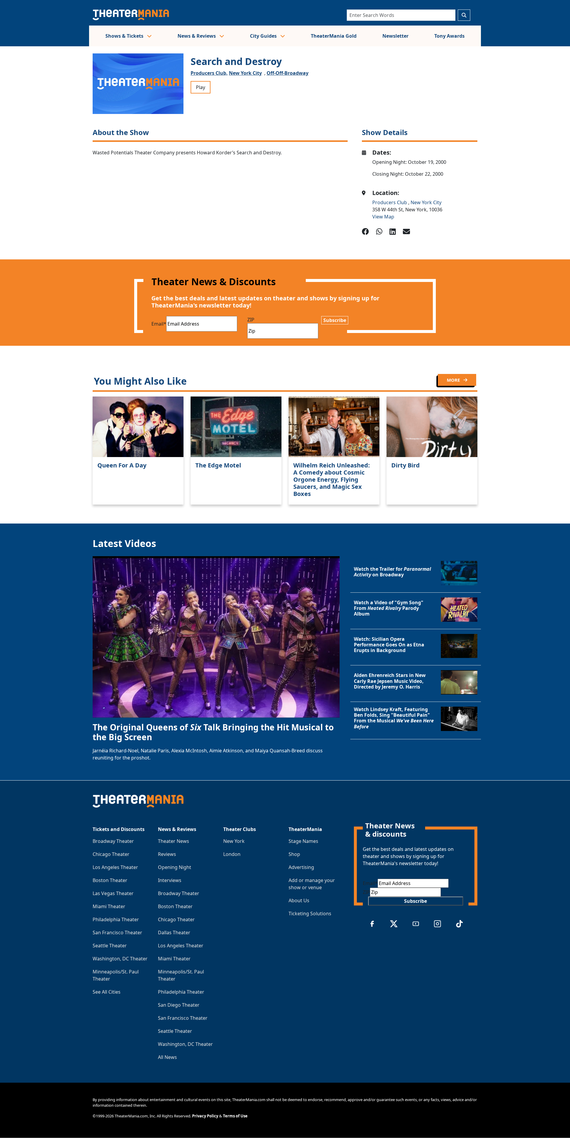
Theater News (173, 841)
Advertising (301, 867)
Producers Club (390, 202)
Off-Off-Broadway (287, 73)
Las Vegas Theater (113, 893)
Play (200, 87)
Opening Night (174, 867)
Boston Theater (110, 880)
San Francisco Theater (117, 932)
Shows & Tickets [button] (125, 36)
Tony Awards (449, 36)
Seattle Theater (110, 945)
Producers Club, (209, 73)
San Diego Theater (179, 1005)
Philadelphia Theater (116, 919)
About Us (299, 900)
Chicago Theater (111, 854)
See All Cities (107, 992)
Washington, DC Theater (120, 958)
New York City (245, 73)
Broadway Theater (113, 841)
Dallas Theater (174, 932)
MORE (454, 380)
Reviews (167, 854)
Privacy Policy (205, 1116)
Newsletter (395, 36)
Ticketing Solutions (310, 913)
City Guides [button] (264, 36)
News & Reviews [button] (197, 36)
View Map (383, 216)
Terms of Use (235, 1116)
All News (167, 1057)
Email (158, 324)
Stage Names (303, 841)
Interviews (169, 880)
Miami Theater (109, 906)
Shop (294, 854)
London (231, 854)
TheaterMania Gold (334, 36)
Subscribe (334, 320)
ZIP (250, 319)
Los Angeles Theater (115, 867)
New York (234, 841)
